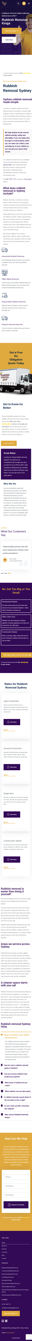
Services (4, 1249)
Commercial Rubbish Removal (10, 1271)
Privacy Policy (16, 1338)
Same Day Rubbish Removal (10, 1274)
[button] (2, 573)
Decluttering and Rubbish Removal (11, 1295)
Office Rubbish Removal (8, 1286)
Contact (4, 1258)
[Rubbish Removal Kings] (4, 3)
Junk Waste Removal (8, 1277)
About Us (4, 1246)
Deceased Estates (7, 1280)
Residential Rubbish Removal (10, 1268)
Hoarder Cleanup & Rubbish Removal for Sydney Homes (15, 1291)
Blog (3, 1255)
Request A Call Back (18, 1205)
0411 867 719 (11, 179)
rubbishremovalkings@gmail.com (10, 1308)
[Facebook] (3, 1321)
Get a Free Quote (10, 31)
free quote (27, 179)
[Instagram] (6, 1321)
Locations (4, 1252)
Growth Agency (10, 1332)
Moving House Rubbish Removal (11, 1283)
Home (3, 1242)
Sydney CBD (7, 165)
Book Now (13, 722)
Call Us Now (9, 40)
